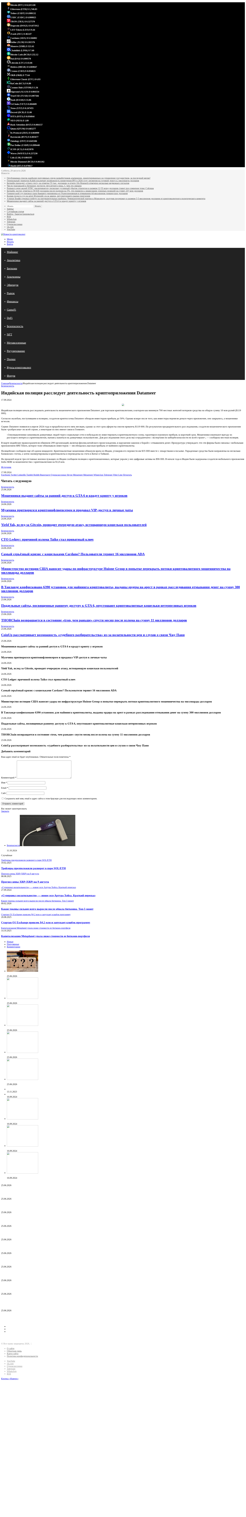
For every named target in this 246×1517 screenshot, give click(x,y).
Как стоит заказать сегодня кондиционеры (27, 1326)
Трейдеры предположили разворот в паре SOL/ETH (33, 868)
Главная (5, 383)
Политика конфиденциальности (22, 1356)
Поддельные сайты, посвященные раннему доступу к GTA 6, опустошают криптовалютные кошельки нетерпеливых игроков (98, 605)
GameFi (11, 309)
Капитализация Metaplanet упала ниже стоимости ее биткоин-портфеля (45, 936)
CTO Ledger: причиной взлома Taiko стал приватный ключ (47, 539)
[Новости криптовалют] (13, 234)
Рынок (11, 293)
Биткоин (12, 268)
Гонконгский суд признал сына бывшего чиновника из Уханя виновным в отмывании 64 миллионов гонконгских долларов (67, 193)
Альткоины (13, 276)
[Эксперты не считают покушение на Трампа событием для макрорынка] (22, 1146)
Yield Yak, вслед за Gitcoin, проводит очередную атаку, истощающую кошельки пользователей (74, 525)
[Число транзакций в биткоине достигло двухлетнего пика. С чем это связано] (22, 1052)
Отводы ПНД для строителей (21, 1331)
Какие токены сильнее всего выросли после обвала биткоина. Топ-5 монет (47, 908)
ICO (19, 1341)
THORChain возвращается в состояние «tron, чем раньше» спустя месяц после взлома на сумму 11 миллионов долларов (94, 620)
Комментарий (8, 777)
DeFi (10, 317)
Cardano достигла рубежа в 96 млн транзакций (29, 1094)
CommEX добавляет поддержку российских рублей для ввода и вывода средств (45, 1089)
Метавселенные (16, 342)
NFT (9, 334)
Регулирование (16, 350)
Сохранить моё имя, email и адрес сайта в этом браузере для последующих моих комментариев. (51, 798)
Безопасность (15, 326)
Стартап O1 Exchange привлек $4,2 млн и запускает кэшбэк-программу (45, 922)
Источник (6, 467)
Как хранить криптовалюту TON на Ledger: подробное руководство (40, 848)
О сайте (10, 1348)
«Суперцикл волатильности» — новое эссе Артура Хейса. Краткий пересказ (48, 895)
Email (4, 788)
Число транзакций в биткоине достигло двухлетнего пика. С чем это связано (44, 186)
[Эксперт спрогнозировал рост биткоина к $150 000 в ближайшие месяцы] (22, 1173)
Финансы (12, 301)
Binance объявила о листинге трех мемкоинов (29, 1121)
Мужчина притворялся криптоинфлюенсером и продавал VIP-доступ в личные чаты (67, 510)
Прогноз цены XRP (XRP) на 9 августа (25, 881)
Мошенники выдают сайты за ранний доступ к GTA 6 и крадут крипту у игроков (46, 201)
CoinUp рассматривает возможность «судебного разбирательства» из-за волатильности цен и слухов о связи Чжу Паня (93, 635)
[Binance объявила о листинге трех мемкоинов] (22, 1118)
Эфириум (12, 284)
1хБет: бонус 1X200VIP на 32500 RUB (25, 1329)
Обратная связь (14, 1351)
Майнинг (12, 251)
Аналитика (13, 260)
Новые (10, 941)
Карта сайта (12, 1353)
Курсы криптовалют (19, 367)
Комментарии (13, 947)
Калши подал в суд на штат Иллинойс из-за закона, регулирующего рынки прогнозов (48, 196)
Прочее (11, 359)
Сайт (3, 793)
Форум (11, 375)
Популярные (13, 944)
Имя (4, 782)
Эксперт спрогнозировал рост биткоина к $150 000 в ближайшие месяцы (42, 1175)
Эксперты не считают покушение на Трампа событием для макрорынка (42, 1148)
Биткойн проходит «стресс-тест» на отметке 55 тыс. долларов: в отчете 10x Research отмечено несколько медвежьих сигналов (68, 183)
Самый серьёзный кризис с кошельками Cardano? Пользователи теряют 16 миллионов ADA (73, 554)
